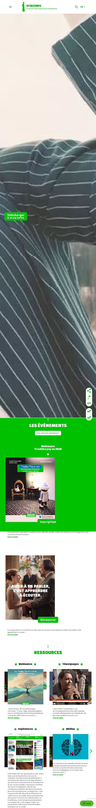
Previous (4, 686)
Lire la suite (13, 537)
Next (47, 686)
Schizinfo (33, 5)
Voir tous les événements (48, 433)
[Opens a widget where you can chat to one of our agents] (87, 803)
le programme (16, 216)
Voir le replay (13, 718)
